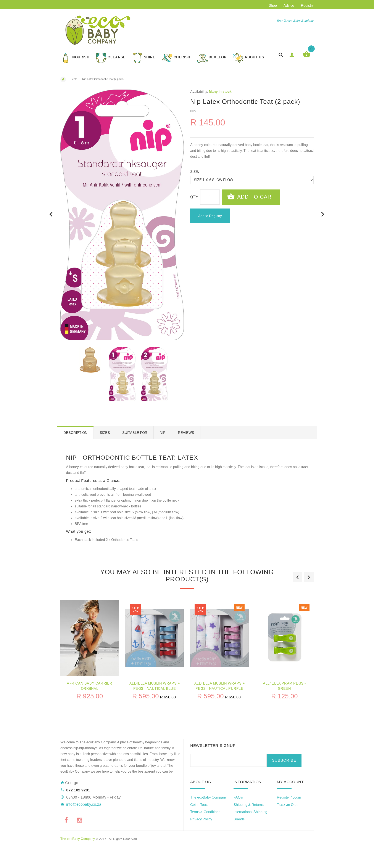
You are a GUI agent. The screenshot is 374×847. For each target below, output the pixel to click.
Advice (289, 5)
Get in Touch (200, 805)
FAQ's (238, 797)
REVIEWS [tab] (186, 433)
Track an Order (288, 805)
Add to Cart (255, 197)
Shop (273, 5)
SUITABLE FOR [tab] (134, 433)
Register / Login (289, 797)
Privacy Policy (201, 819)
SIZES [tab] (105, 433)
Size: (194, 171)
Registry (307, 5)
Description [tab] (75, 433)
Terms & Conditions (205, 812)
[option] (89, 360)
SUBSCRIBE (284, 760)
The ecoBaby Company (208, 797)
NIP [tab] (163, 433)
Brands (239, 819)
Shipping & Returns (249, 805)
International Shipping (250, 812)
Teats (74, 79)
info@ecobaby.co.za (83, 804)
